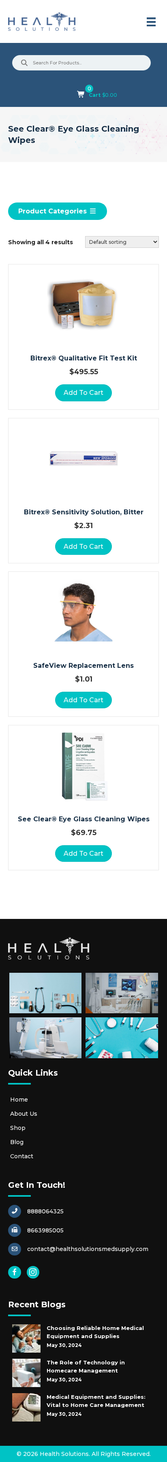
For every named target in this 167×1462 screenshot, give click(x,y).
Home (19, 1099)
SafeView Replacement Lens (83, 665)
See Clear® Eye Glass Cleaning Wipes (84, 819)
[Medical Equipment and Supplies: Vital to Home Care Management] (26, 1407)
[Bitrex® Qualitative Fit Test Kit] (83, 304)
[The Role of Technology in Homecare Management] (26, 1373)
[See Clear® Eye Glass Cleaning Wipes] (83, 765)
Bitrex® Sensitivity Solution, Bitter (83, 512)
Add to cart (83, 392)
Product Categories (53, 211)
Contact (21, 1156)
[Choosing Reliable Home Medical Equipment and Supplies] (26, 1338)
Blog (17, 1142)
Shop (18, 1128)
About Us (23, 1113)
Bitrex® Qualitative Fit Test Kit (83, 358)
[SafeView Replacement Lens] (83, 612)
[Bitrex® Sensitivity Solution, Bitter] (83, 458)
